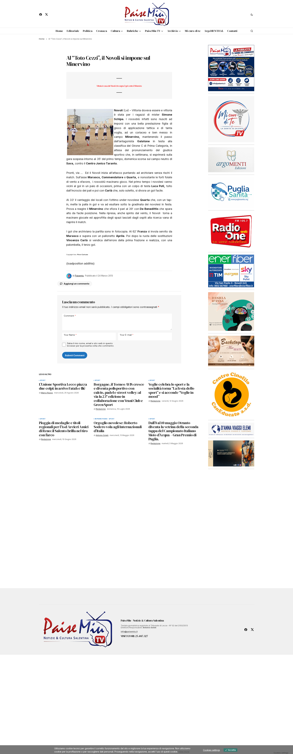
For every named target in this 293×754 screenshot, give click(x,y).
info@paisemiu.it (129, 631)
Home (41, 39)
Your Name (70, 334)
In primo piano (101, 419)
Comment (70, 315)
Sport (43, 380)
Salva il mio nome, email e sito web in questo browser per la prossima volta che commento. (90, 344)
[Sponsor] (231, 119)
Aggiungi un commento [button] (76, 283)
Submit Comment (74, 355)
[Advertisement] (231, 522)
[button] (251, 14)
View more (183, 751)
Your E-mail (126, 334)
